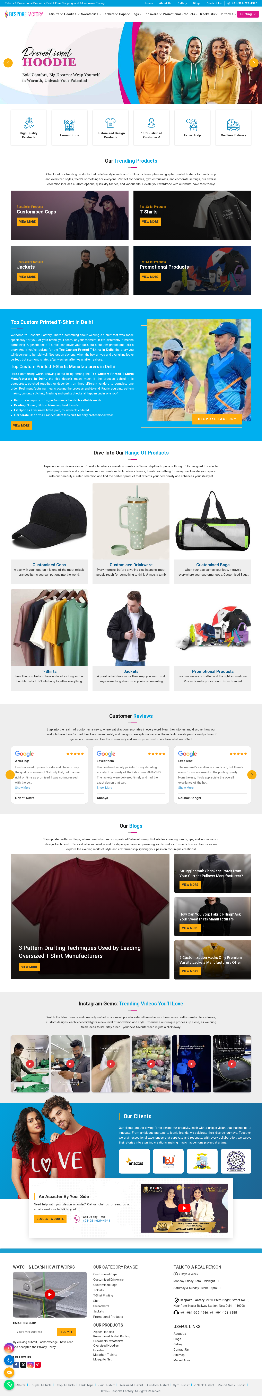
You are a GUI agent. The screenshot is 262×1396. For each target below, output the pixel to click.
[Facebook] (16, 1365)
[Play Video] (50, 1294)
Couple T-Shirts (40, 1385)
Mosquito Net (102, 1359)
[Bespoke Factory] (23, 14)
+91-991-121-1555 (223, 1312)
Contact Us (214, 3)
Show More (22, 788)
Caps (122, 14)
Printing (246, 14)
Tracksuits (207, 14)
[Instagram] (30, 1365)
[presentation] (10, 774)
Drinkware (150, 14)
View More (21, 425)
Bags (135, 14)
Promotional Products (179, 14)
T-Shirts (53, 14)
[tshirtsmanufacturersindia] (61, 14)
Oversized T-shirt (131, 1385)
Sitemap (179, 1355)
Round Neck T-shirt (231, 1385)
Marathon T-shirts (105, 1355)
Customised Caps (49, 564)
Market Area (182, 1360)
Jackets (108, 14)
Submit (66, 1331)
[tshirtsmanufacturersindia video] (30, 1063)
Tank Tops (86, 1385)
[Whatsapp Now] (9, 1385)
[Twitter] (23, 1365)
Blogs (196, 3)
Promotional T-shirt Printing (111, 1336)
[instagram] (9, 1348)
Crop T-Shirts (65, 1385)
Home (149, 3)
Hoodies (70, 14)
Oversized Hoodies (106, 1345)
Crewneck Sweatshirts (108, 1341)
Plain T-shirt (106, 1385)
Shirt (96, 1301)
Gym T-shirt (181, 1385)
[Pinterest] (38, 1365)
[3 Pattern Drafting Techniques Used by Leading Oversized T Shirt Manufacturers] (90, 916)
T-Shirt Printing (103, 1295)
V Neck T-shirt (204, 1385)
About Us (165, 3)
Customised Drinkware (131, 564)
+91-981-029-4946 (244, 3)
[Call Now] (9, 1360)
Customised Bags (213, 564)
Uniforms (226, 14)
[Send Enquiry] (9, 1372)
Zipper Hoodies (103, 1332)
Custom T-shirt (158, 1385)
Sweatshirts (89, 14)
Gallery (182, 3)
